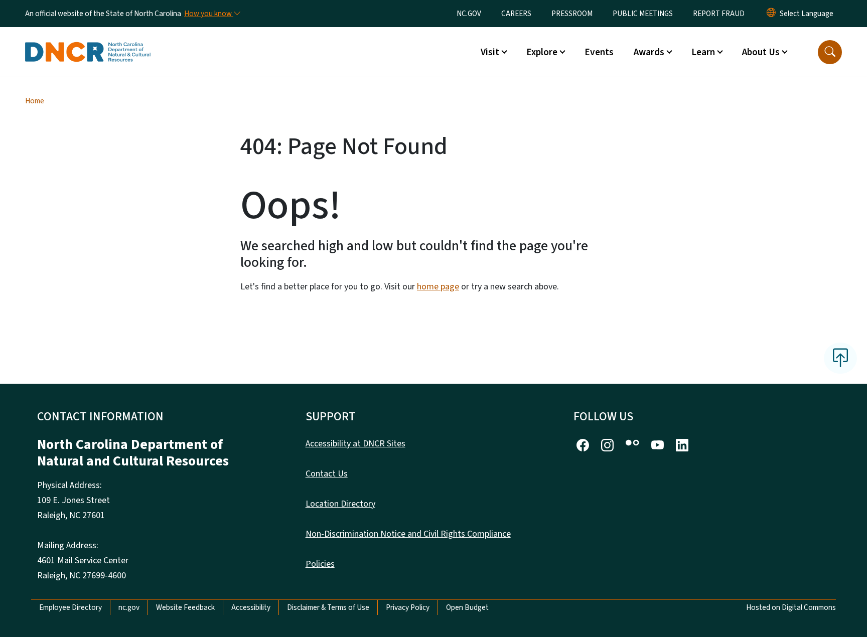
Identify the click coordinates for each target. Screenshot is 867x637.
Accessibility (250, 607)
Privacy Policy (407, 607)
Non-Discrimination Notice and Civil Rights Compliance (408, 534)
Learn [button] (703, 52)
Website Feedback (185, 607)
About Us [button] (761, 52)
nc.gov (128, 607)
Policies (320, 564)
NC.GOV (469, 13)
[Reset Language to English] (771, 13)
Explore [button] (541, 52)
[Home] (88, 40)
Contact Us (327, 473)
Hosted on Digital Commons (791, 607)
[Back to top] (840, 358)
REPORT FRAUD (719, 13)
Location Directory (340, 504)
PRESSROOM (572, 13)
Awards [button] (649, 52)
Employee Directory (70, 607)
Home (34, 100)
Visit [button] (490, 52)
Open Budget (467, 607)
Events (599, 52)
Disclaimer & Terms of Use (328, 607)
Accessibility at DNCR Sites (355, 443)
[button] (830, 52)
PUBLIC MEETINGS (643, 13)
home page (438, 286)
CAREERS (516, 13)
